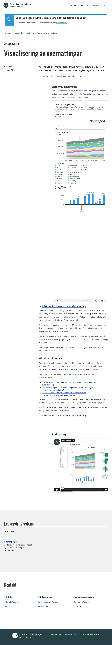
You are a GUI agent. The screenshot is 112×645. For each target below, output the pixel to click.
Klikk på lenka (88, 94)
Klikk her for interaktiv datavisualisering (64, 306)
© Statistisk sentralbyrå (89, 634)
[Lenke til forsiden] (17, 5)
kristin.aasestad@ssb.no (48, 602)
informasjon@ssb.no (81, 602)
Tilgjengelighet (70, 634)
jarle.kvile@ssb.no (11, 602)
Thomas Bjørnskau (54, 76)
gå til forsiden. (61, 23)
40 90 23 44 (43, 606)
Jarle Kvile (67, 76)
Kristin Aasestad (78, 76)
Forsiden (7, 33)
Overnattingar (68, 374)
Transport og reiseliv (22, 33)
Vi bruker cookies (100, 5)
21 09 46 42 (77, 606)
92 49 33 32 (8, 606)
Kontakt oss (56, 634)
